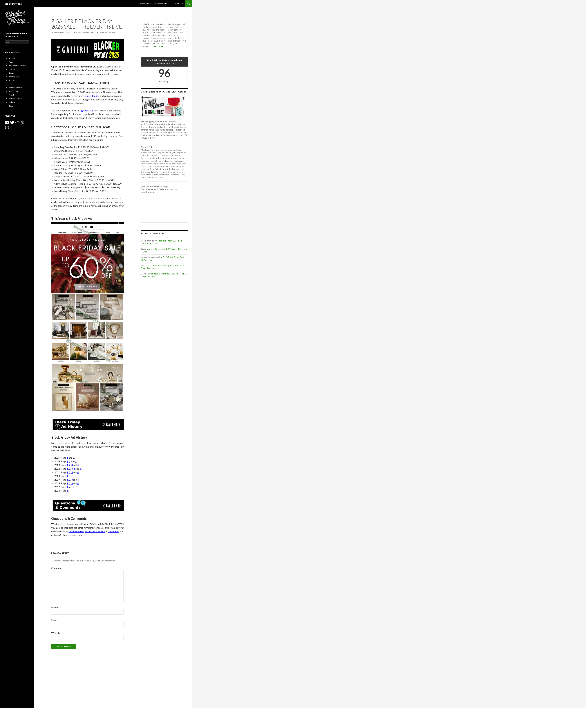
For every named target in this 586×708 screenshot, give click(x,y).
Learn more (158, 46)
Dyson (11, 73)
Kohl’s (11, 80)
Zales (11, 106)
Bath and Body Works (17, 65)
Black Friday (145, 4)
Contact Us (177, 4)
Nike (11, 84)
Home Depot (14, 76)
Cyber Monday (161, 4)
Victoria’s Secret (15, 98)
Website (55, 632)
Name (55, 607)
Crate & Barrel (76, 531)
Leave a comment (107, 32)
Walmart (12, 102)
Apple (11, 62)
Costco (11, 69)
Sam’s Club (13, 91)
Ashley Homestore (95, 531)
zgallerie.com (87, 110)
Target (11, 95)
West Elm (113, 531)
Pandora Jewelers (16, 87)
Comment (56, 567)
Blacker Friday (13, 3)
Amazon (12, 58)
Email (55, 620)
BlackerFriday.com (85, 32)
